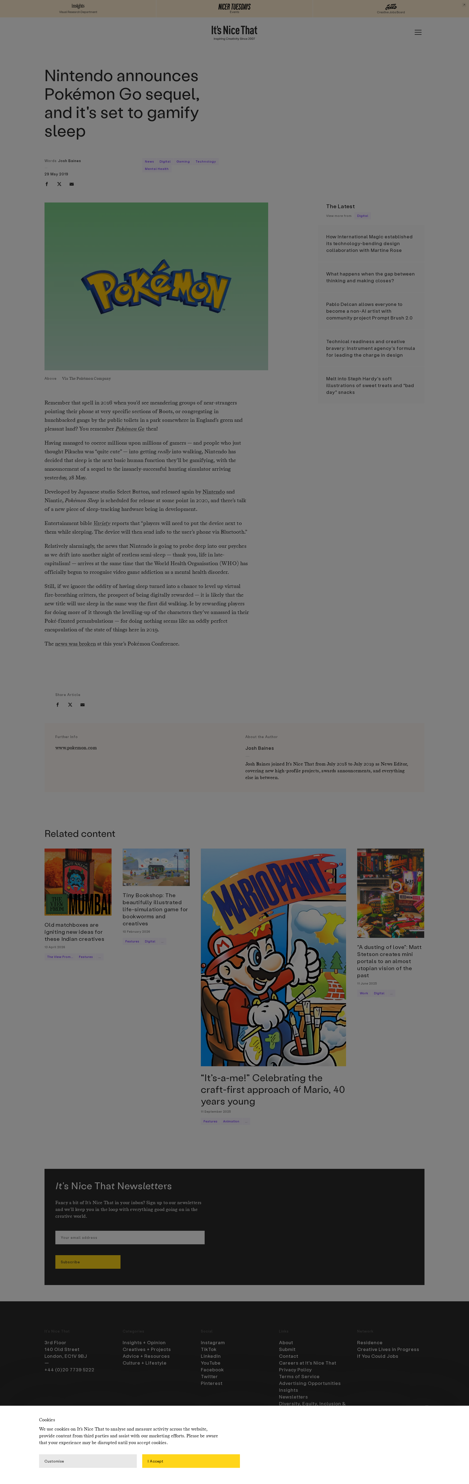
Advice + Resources (146, 1356)
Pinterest (212, 1383)
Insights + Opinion (144, 1342)
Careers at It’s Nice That (307, 1362)
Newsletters (293, 1396)
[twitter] (59, 184)
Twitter (209, 1376)
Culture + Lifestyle (145, 1362)
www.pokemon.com (76, 748)
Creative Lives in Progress (388, 1349)
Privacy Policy (295, 1369)
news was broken (75, 644)
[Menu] (417, 32)
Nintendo (213, 492)
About (286, 1342)
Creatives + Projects (147, 1349)
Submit (287, 1349)
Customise (54, 1461)
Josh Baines (69, 161)
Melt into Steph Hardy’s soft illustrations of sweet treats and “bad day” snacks (370, 385)
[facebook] (47, 184)
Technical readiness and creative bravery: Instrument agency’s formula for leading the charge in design (370, 347)
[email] (71, 184)
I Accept (155, 1461)
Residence (370, 1342)
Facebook (212, 1369)
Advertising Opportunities (310, 1383)
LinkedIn (211, 1356)
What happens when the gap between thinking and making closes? (370, 277)
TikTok (209, 1349)
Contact (288, 1356)
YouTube (211, 1362)
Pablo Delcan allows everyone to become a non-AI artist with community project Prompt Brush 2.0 (369, 310)
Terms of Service (299, 1376)
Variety (101, 523)
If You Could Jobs (377, 1356)
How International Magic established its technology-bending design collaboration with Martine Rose (369, 243)
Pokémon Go (130, 429)
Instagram (213, 1342)
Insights (288, 1390)
